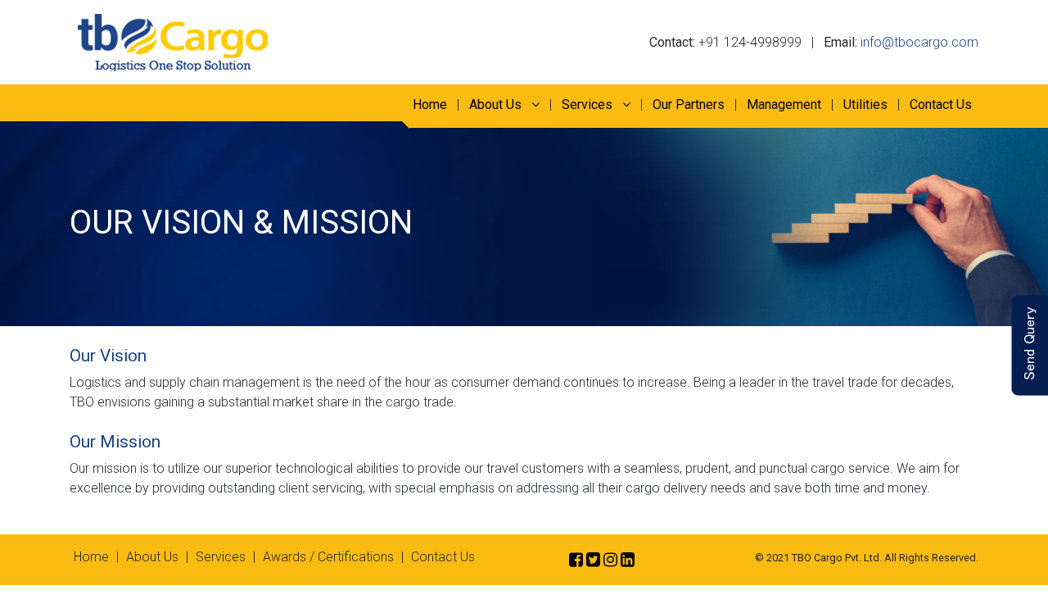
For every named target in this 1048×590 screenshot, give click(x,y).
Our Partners (689, 104)
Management (784, 104)
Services (589, 104)
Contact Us (941, 104)
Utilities (865, 104)
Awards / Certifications (328, 557)
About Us (497, 104)
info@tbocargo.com (919, 42)
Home (430, 104)
